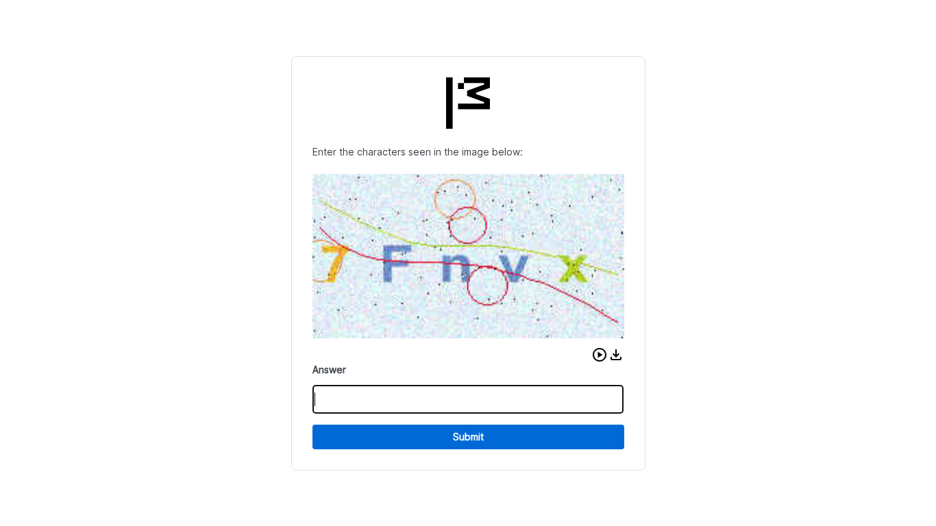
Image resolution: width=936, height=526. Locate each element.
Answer (329, 369)
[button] (599, 355)
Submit (468, 436)
